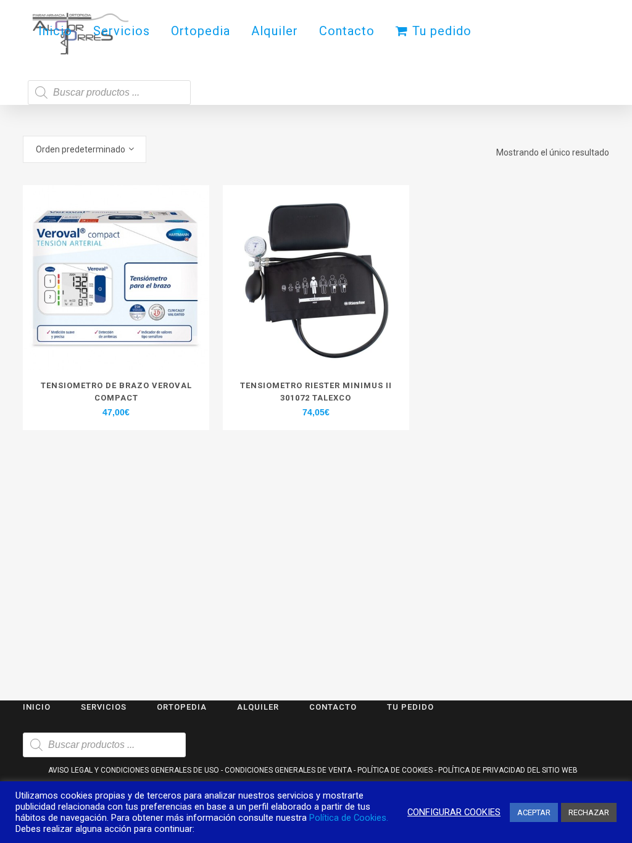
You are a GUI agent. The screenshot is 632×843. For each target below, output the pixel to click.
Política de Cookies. (348, 817)
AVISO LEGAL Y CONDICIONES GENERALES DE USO (133, 770)
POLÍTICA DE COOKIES (395, 770)
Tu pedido (410, 707)
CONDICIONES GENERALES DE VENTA (288, 770)
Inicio (37, 707)
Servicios (104, 707)
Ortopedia (182, 707)
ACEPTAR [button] (534, 812)
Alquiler (258, 707)
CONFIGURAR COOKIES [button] (454, 812)
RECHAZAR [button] (588, 812)
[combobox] (84, 149)
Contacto (333, 707)
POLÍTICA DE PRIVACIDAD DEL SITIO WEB (508, 770)
